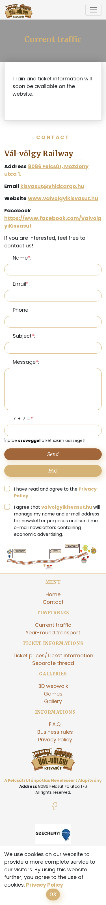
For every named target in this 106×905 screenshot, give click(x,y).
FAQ (53, 470)
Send (53, 454)
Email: (21, 283)
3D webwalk (53, 686)
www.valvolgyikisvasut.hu (63, 198)
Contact (53, 602)
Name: (22, 257)
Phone (20, 309)
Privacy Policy (55, 739)
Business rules (55, 731)
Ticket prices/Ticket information (53, 655)
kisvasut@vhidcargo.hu (52, 186)
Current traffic (53, 624)
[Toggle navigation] (93, 10)
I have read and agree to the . (55, 492)
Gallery (53, 701)
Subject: (24, 335)
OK (53, 894)
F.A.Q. (55, 724)
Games (53, 693)
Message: (26, 361)
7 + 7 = (22, 418)
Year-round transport (53, 632)
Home (53, 594)
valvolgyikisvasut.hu (66, 507)
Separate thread (53, 663)
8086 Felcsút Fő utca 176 (62, 786)
